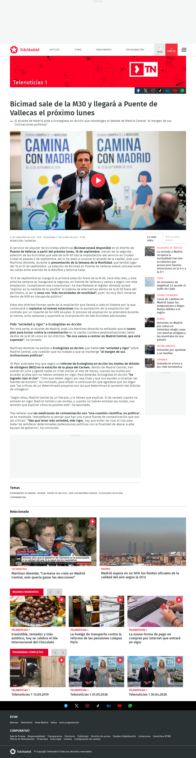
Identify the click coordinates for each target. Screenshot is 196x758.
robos (161, 319)
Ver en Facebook (66, 706)
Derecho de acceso (101, 736)
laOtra (54, 722)
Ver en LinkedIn (109, 706)
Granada (162, 359)
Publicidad (83, 736)
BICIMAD (41, 493)
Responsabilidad (36, 736)
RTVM (14, 717)
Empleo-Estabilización (124, 736)
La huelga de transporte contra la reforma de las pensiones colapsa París (96, 611)
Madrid (105, 569)
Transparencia (54, 736)
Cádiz (160, 278)
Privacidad (42, 739)
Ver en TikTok (98, 706)
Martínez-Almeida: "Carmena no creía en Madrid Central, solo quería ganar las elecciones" (53, 541)
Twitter (145, 90)
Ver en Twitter (77, 706)
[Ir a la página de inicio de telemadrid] (24, 50)
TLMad (77, 49)
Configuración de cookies (87, 739)
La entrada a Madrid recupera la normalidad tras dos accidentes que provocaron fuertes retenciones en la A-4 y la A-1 (150, 251)
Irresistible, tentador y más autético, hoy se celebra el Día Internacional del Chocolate (38, 611)
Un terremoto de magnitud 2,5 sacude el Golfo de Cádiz (150, 282)
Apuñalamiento (166, 346)
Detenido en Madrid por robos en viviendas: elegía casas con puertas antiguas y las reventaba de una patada (150, 322)
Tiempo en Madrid (167, 295)
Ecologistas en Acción (111, 493)
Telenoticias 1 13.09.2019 (38, 671)
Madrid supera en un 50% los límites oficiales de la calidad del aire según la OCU (143, 541)
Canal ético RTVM (162, 736)
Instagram (153, 90)
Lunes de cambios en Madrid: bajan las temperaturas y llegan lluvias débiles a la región (150, 299)
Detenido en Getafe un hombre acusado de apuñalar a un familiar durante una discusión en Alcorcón (150, 349)
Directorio (70, 736)
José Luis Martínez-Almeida (83, 493)
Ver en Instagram (87, 706)
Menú (184, 50)
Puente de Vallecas (57, 493)
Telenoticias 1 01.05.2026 (96, 671)
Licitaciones (144, 736)
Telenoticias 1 (20, 630)
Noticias (55, 49)
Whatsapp (182, 90)
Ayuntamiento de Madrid (23, 493)
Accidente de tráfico (169, 248)
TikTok (160, 90)
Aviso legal (55, 739)
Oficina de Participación (22, 739)
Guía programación (69, 722)
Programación (135, 49)
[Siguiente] (58, 592)
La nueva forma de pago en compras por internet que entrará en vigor (155, 611)
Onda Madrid (103, 49)
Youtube (175, 90)
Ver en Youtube (119, 706)
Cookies (68, 739)
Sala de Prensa (17, 736)
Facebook (138, 90)
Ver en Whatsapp (130, 706)
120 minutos (19, 569)
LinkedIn (167, 90)
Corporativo (20, 730)
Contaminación (18, 497)
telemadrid (20, 751)
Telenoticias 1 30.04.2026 (155, 671)
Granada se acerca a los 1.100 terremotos (150, 363)
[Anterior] (50, 592)
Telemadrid (26, 722)
